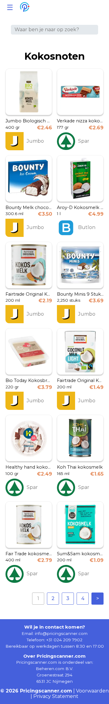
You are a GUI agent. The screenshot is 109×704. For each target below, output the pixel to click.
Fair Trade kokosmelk (28, 553)
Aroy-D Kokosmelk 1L (80, 207)
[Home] (24, 7)
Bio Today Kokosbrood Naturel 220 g (28, 380)
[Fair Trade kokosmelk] (28, 524)
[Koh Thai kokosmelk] (80, 438)
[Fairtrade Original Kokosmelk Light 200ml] (80, 351)
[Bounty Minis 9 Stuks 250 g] (80, 265)
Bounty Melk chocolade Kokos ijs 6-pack (28, 207)
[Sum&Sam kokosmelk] (80, 524)
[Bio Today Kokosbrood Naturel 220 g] (28, 351)
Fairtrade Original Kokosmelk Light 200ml (80, 380)
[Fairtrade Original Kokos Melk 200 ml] (28, 265)
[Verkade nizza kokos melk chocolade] (80, 91)
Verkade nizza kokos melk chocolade (80, 121)
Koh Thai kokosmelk (80, 467)
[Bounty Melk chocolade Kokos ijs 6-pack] (28, 178)
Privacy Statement (55, 696)
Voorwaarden (92, 691)
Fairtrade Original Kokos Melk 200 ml (28, 294)
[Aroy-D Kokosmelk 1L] (80, 178)
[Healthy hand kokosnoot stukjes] (28, 438)
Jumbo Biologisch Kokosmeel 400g (28, 121)
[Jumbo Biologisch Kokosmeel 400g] (28, 91)
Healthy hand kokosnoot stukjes (28, 467)
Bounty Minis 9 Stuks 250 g (80, 294)
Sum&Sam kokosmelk (80, 553)
